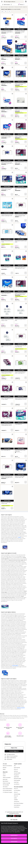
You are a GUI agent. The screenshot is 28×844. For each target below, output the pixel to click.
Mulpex (1, 716)
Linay (22, 716)
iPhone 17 (16, 792)
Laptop (15, 797)
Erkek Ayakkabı (17, 780)
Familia (1, 715)
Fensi (21, 718)
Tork (4, 716)
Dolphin (17, 718)
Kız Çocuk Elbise (17, 790)
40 (2, 11)
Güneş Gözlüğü (17, 794)
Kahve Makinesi (17, 805)
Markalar (4, 767)
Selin (8, 718)
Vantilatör (16, 799)
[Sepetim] (26, 1)
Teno (20, 715)
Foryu (23, 718)
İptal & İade (5, 779)
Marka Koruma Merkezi (7, 765)
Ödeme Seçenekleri (7, 777)
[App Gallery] (17, 816)
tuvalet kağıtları (15, 665)
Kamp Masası (16, 807)
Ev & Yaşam (5, 6)
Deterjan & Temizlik (18, 6)
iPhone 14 (16, 769)
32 (5, 11)
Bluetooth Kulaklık (17, 778)
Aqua (18, 715)
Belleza (19, 716)
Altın (15, 765)
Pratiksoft (25, 716)
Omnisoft (12, 716)
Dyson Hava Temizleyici (18, 803)
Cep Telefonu (16, 784)
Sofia (13, 715)
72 (9, 11)
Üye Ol (4, 773)
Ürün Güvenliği (6, 784)
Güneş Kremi (16, 801)
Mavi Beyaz (16, 716)
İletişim (4, 769)
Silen (15, 715)
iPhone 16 (16, 796)
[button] (8, 27)
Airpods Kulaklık (17, 773)
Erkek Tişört (16, 782)
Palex (6, 718)
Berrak (6, 716)
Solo (9, 715)
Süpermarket (11, 6)
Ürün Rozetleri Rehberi (7, 790)
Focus (9, 716)
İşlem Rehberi (5, 781)
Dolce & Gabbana (13, 718)
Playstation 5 (16, 774)
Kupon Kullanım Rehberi (7, 788)
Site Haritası (5, 786)
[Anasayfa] (1, 7)
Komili (22, 715)
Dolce (1, 718)
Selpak (19, 537)
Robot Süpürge (17, 767)
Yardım (4, 775)
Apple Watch (16, 776)
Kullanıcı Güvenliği (6, 783)
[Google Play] (10, 816)
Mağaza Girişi (14, 747)
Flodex (3, 718)
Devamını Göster (3, 719)
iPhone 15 (16, 788)
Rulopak (25, 715)
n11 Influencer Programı (7, 792)
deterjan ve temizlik (21, 707)
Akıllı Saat (16, 771)
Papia (7, 715)
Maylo (11, 715)
